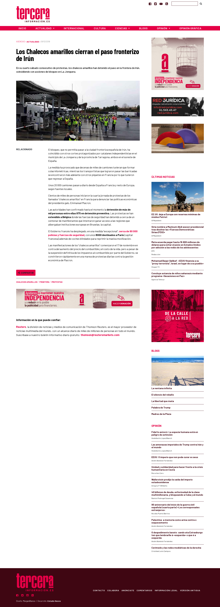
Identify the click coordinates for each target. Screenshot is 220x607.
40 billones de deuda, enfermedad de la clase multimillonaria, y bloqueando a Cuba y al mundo (177, 493)
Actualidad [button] (43, 28)
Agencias (20, 41)
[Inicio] (33, 13)
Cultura (100, 28)
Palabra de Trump (160, 407)
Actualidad (33, 41)
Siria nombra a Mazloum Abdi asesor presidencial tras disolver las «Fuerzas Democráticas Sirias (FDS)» (177, 229)
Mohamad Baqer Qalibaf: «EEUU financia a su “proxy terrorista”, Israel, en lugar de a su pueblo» (177, 262)
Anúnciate (128, 590)
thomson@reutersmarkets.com (100, 335)
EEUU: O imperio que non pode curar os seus (174, 457)
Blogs (143, 28)
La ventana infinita (161, 388)
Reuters (21, 326)
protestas (56, 282)
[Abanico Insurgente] (177, 144)
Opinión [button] (162, 28)
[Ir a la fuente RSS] (166, 4)
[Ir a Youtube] (161, 4)
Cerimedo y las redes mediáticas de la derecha (176, 547)
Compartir (27, 272)
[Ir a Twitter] (155, 4)
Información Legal (166, 590)
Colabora (113, 590)
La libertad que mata (162, 401)
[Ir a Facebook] (150, 4)
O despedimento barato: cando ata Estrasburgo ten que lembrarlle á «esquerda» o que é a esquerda (177, 535)
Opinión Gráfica (190, 28)
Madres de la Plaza (161, 414)
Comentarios (144, 590)
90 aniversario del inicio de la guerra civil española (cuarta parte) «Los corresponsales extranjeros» (175, 507)
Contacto (99, 590)
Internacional (74, 28)
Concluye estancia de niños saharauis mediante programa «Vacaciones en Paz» (177, 274)
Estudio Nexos (54, 601)
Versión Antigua (190, 590)
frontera (44, 282)
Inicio (22, 28)
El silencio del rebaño (162, 394)
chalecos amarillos (26, 282)
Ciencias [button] (121, 28)
